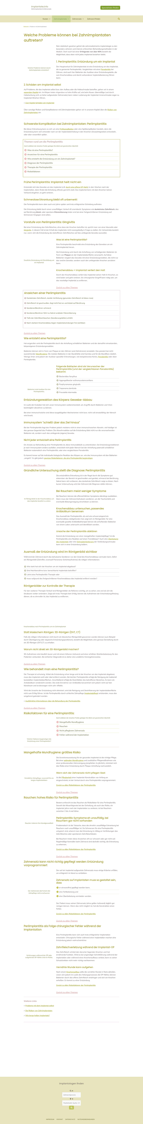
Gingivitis (27, 230)
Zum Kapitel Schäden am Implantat (39, 103)
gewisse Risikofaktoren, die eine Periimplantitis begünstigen (68, 458)
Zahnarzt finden (93, 19)
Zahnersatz (77, 19)
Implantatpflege (91, 693)
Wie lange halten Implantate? (37, 1015)
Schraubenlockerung (85, 542)
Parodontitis (106, 69)
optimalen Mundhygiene (73, 760)
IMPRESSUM (50, 1119)
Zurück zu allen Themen (67, 287)
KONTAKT (60, 1119)
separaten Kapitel (31, 92)
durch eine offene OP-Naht (77, 187)
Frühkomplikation (67, 129)
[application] (49, 19)
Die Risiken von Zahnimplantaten (38, 1011)
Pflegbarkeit (66, 777)
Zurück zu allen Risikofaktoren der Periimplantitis (76, 785)
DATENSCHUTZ (70, 1119)
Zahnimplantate (60, 19)
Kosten (45, 19)
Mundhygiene (41, 354)
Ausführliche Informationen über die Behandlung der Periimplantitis (52, 701)
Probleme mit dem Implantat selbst (39, 1006)
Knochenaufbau (72, 972)
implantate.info (39, 6)
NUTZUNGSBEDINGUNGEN (86, 1119)
